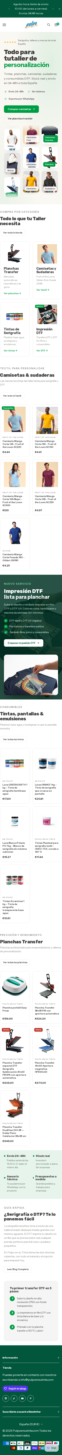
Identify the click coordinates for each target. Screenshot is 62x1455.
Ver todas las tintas (13, 739)
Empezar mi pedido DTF (21, 643)
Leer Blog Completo (18, 1269)
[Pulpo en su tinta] (31, 24)
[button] (9, 8)
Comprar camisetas (19, 109)
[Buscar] (48, 24)
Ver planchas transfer (20, 118)
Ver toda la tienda (12, 232)
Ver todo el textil (12, 395)
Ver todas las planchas (15, 962)
